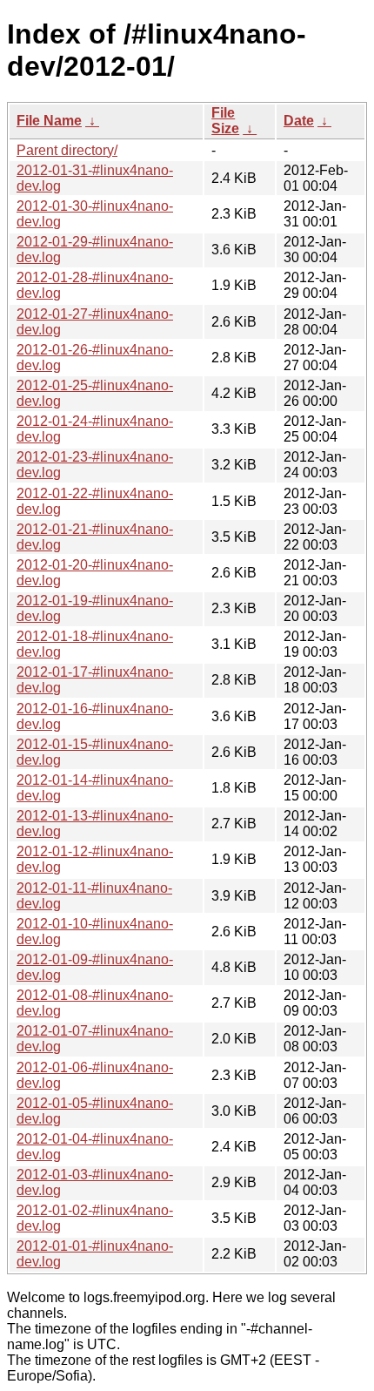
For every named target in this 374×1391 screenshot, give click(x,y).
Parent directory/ (67, 150)
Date (299, 120)
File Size (225, 120)
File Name (49, 120)
